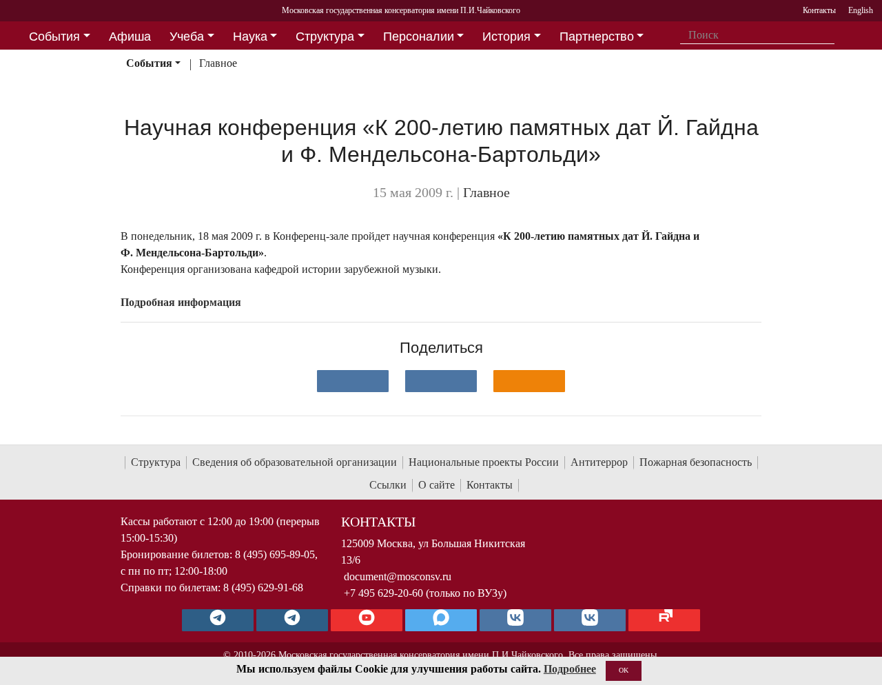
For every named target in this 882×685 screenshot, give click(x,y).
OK (623, 670)
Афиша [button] (130, 36)
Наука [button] (250, 36)
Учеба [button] (187, 36)
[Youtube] (366, 620)
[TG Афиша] (292, 620)
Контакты (489, 485)
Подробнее (570, 669)
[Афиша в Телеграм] (664, 620)
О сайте (436, 485)
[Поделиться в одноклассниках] (529, 381)
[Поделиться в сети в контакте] (353, 381)
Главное (218, 63)
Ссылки (388, 485)
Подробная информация (181, 302)
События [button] (54, 36)
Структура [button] (325, 36)
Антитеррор (599, 462)
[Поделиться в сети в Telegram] (441, 381)
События (149, 63)
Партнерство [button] (597, 36)
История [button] (506, 36)
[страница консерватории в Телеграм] (218, 620)
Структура (156, 462)
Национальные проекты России (484, 462)
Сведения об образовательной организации (294, 462)
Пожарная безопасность (695, 462)
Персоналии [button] (418, 36)
